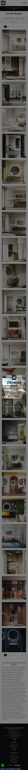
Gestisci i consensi (16, 769)
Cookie (7, 769)
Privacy (2, 769)
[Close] (26, 373)
